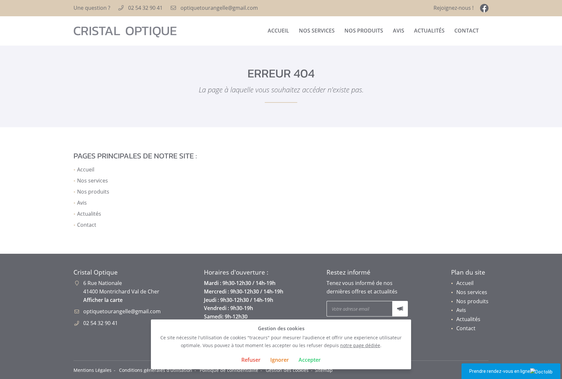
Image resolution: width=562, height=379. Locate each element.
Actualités (429, 30)
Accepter (310, 359)
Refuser (251, 359)
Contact (466, 30)
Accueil (278, 30)
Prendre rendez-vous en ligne (499, 371)
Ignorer (279, 359)
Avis (398, 30)
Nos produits (363, 30)
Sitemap (324, 370)
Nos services (317, 30)
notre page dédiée (360, 345)
